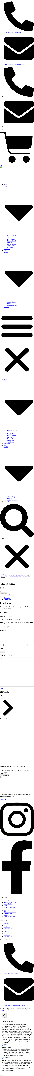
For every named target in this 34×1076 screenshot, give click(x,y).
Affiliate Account (12, 305)
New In (9, 242)
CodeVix (2, 1010)
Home (5, 184)
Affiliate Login (11, 302)
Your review (4, 630)
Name (1, 645)
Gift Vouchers (23, 576)
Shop (6, 576)
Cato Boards (10, 247)
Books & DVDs (12, 236)
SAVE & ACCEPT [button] (7, 1070)
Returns (6, 905)
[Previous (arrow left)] (0, 1075)
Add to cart (4, 593)
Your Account (8, 928)
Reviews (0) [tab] (7, 599)
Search (2, 538)
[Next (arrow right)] (2, 1075)
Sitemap (6, 925)
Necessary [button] (5, 1044)
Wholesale (7, 249)
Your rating (4, 627)
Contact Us (7, 923)
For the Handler (11, 244)
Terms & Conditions (9, 907)
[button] (17, 343)
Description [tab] (7, 598)
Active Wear (10, 245)
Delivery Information (10, 902)
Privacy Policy (8, 904)
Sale (5, 250)
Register (9, 303)
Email (1, 648)
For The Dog (11, 239)
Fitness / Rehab (11, 241)
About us (6, 307)
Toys (8, 237)
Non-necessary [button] (6, 1057)
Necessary (7, 1046)
